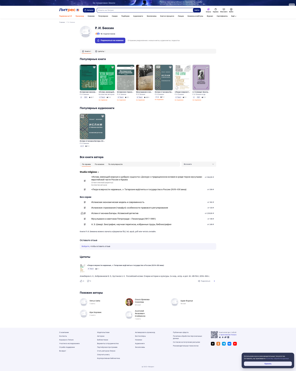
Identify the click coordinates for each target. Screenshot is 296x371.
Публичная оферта (180, 332)
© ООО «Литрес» (148, 367)
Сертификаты (222, 16)
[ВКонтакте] (229, 344)
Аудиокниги (138, 16)
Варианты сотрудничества (108, 343)
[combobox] (145, 10)
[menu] (199, 164)
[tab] (86, 51)
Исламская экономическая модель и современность (88, 92)
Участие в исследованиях (69, 343)
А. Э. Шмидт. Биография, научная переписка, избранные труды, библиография (201, 92)
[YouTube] (235, 344)
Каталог (90, 10)
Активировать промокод (145, 332)
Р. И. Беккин (84, 94)
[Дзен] (213, 344)
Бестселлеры (140, 336)
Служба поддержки (67, 347)
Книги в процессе (167, 16)
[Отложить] (94, 67)
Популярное (103, 16)
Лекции (181, 16)
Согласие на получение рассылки (186, 342)
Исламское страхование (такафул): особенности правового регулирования (125, 92)
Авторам (100, 336)
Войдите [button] (85, 246)
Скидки (115, 16)
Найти (196, 10)
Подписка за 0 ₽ (65, 16)
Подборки (125, 16)
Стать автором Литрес (106, 351)
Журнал (210, 16)
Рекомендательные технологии (185, 346)
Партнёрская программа (107, 347)
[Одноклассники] (218, 344)
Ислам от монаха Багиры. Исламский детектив (164, 92)
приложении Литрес (228, 335)
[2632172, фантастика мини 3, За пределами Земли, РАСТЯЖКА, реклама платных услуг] (148, 3)
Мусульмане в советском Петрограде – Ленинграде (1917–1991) (144, 92)
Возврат (62, 351)
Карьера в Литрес (66, 340)
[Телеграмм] (224, 344)
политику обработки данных (277, 358)
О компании (64, 332)
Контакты (63, 336)
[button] (214, 281)
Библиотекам (102, 340)
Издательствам (103, 332)
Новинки (91, 16)
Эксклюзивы (151, 16)
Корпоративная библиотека (108, 358)
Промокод (80, 16)
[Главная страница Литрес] (69, 10)
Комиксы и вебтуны (195, 16)
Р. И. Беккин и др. (199, 94)
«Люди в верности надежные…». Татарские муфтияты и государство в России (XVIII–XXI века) (183, 92)
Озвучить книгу (103, 355)
